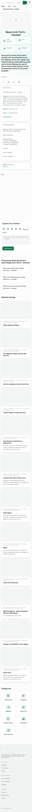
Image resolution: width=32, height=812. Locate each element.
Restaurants (4, 768)
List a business (5, 778)
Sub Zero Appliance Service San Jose (16, 384)
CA (14, 6)
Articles (3, 771)
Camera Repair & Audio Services (14, 412)
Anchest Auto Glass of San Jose (14, 478)
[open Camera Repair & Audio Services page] (16, 397)
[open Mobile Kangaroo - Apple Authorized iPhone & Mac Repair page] (16, 596)
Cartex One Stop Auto (10, 583)
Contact (3, 798)
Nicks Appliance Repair (11, 325)
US (9, 6)
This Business (10, 164)
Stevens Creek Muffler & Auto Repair (15, 644)
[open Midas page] (16, 533)
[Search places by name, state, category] (25, 2)
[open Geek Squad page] (16, 498)
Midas (5, 548)
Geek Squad (7, 513)
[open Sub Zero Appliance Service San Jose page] (16, 369)
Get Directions (7, 117)
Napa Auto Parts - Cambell (11, 9)
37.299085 (9, 152)
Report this (5, 166)
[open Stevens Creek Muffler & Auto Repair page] (16, 629)
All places (4, 765)
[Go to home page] (4, 2)
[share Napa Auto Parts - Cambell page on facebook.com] (3, 82)
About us (3, 792)
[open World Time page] (16, 658)
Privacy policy (5, 795)
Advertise (4, 784)
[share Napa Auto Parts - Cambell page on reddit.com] (19, 82)
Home (3, 6)
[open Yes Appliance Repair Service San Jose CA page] (16, 339)
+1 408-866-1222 (13, 113)
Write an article (5, 781)
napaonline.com (13, 109)
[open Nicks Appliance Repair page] (16, 310)
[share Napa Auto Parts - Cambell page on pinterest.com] (8, 82)
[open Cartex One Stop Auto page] (16, 568)
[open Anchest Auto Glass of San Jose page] (16, 463)
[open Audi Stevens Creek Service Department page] (16, 426)
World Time (7, 673)
